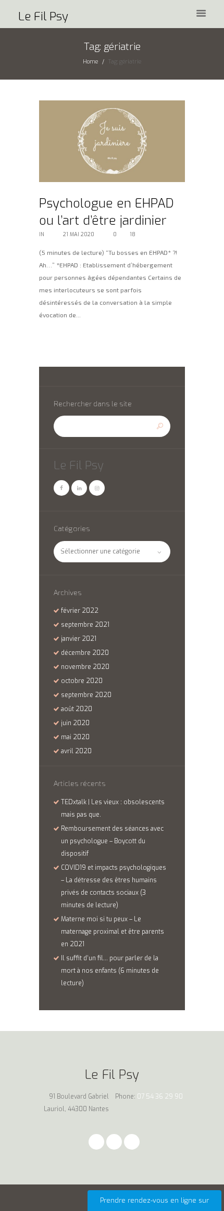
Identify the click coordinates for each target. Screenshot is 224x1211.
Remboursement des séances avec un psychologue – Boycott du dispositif (112, 841)
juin (75, 723)
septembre (85, 625)
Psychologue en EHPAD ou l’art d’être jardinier (106, 212)
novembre (85, 667)
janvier (78, 639)
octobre (82, 681)
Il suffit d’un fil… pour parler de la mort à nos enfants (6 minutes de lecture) (110, 970)
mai (75, 737)
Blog (52, 234)
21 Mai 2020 (78, 234)
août (76, 709)
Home (90, 61)
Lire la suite (60, 339)
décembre (85, 653)
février (79, 611)
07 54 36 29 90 (160, 1096)
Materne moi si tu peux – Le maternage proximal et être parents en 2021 (112, 931)
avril (76, 751)
